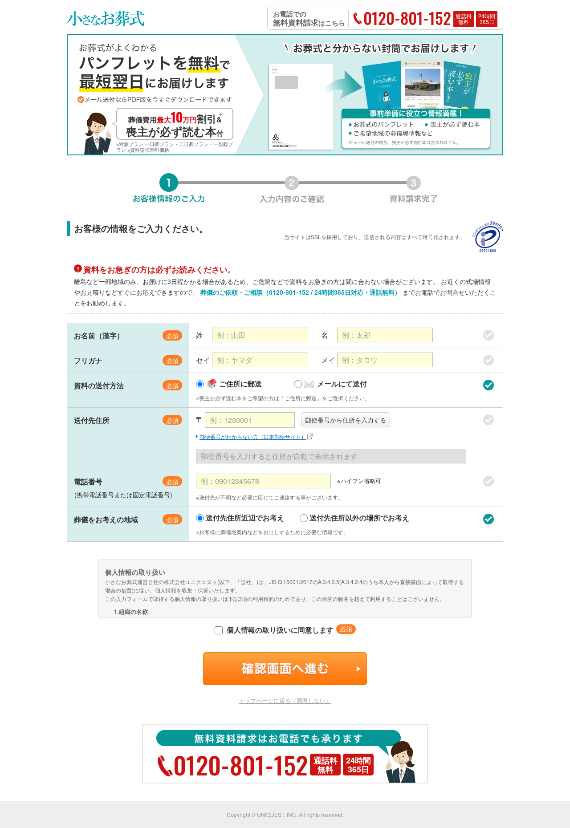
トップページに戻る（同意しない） (285, 700)
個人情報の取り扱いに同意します (279, 630)
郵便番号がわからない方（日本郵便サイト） (253, 436)
